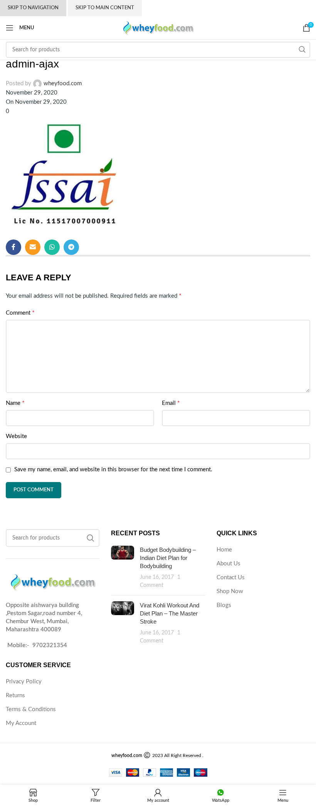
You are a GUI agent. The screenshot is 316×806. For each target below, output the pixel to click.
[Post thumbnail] (122, 567)
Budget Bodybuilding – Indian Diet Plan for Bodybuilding (168, 557)
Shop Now (230, 591)
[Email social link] (32, 247)
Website (16, 436)
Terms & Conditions (31, 709)
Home (224, 550)
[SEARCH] (302, 50)
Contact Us (231, 577)
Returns (15, 695)
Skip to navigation (33, 7)
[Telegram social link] (71, 247)
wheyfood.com (63, 83)
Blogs (224, 605)
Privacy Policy (24, 682)
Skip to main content (105, 7)
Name (15, 403)
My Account (21, 723)
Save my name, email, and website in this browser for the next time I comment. (113, 469)
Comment (20, 313)
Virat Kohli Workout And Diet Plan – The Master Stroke (169, 613)
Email (171, 403)
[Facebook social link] (13, 247)
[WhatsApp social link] (52, 247)
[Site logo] (158, 27)
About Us (228, 564)
